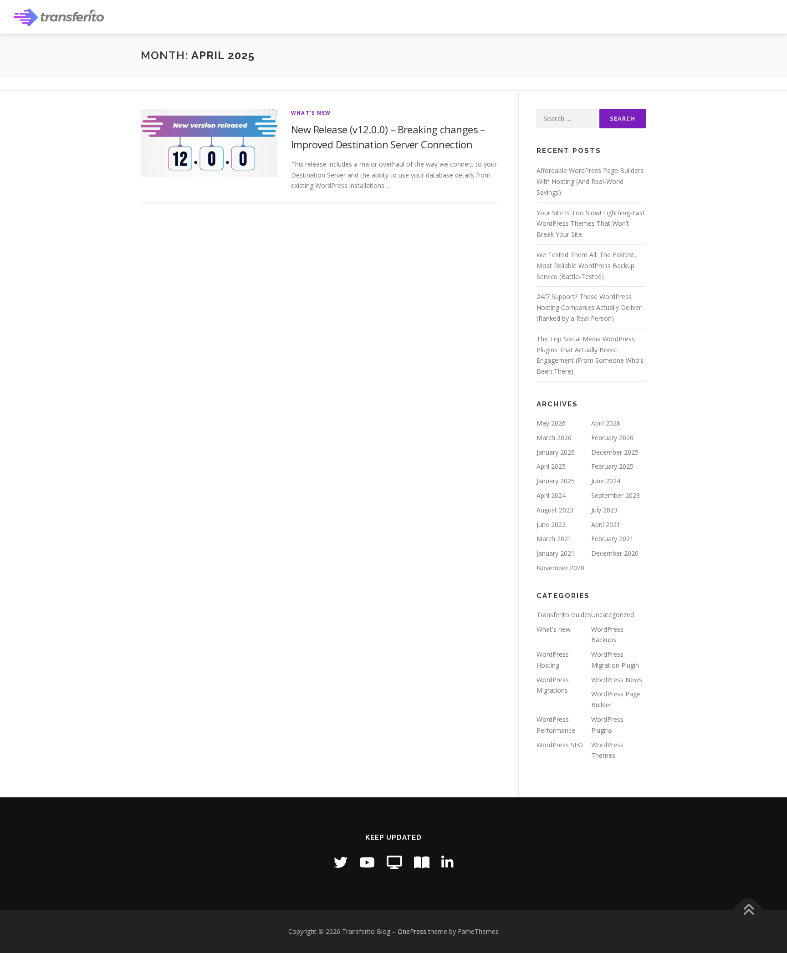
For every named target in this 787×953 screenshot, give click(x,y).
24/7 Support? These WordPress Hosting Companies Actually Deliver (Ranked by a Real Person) (589, 307)
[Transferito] (394, 862)
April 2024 (551, 495)
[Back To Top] (748, 910)
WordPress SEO (560, 744)
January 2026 (556, 452)
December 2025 (615, 452)
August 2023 (555, 510)
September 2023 (615, 495)
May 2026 (551, 423)
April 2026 (605, 423)
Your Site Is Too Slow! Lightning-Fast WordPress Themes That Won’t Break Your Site (591, 223)
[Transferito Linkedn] (447, 862)
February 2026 (612, 437)
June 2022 (551, 524)
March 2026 (554, 437)
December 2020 (615, 553)
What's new (311, 112)
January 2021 (556, 553)
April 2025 (551, 466)
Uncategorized (612, 614)
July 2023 (604, 510)
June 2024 (605, 480)
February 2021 (612, 538)
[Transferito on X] (341, 862)
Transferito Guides (564, 614)
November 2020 (560, 567)
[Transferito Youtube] (367, 862)
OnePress (412, 931)
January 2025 (556, 480)
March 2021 (554, 538)
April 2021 (605, 524)
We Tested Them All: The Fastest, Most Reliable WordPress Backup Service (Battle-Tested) (586, 265)
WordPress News (616, 679)
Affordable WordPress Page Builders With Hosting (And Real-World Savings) (590, 181)
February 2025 (612, 466)
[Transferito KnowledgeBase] (421, 862)
